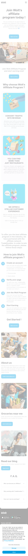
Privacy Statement (9, 540)
